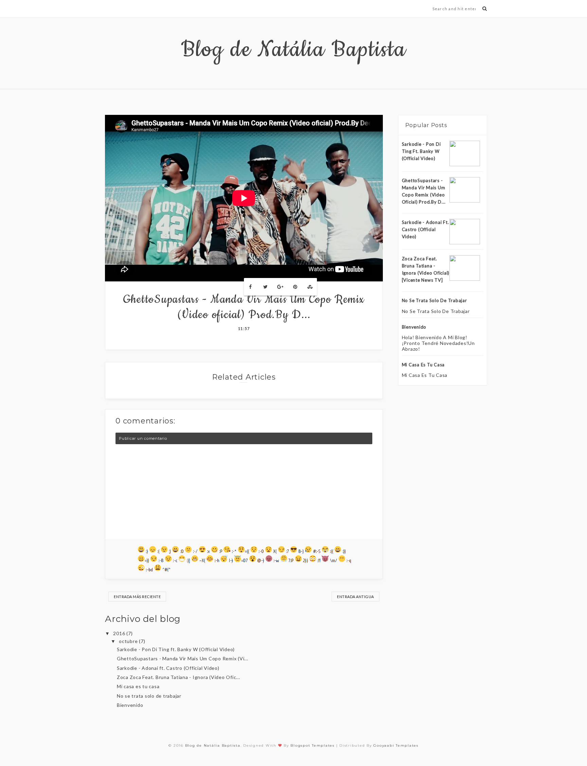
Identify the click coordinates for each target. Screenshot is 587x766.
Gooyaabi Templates (396, 745)
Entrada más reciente (137, 596)
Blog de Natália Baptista (293, 50)
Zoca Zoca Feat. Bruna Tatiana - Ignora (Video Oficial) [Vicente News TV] (426, 269)
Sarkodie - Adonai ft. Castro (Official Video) (168, 668)
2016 (119, 633)
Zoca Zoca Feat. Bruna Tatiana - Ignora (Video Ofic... (178, 677)
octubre (129, 641)
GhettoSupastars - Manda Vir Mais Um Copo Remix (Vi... (182, 658)
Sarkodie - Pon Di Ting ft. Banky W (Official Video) (176, 649)
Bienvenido (130, 705)
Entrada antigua (355, 596)
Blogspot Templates (312, 745)
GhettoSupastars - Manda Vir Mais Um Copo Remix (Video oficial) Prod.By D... (424, 191)
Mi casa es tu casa (138, 686)
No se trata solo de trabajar (149, 696)
